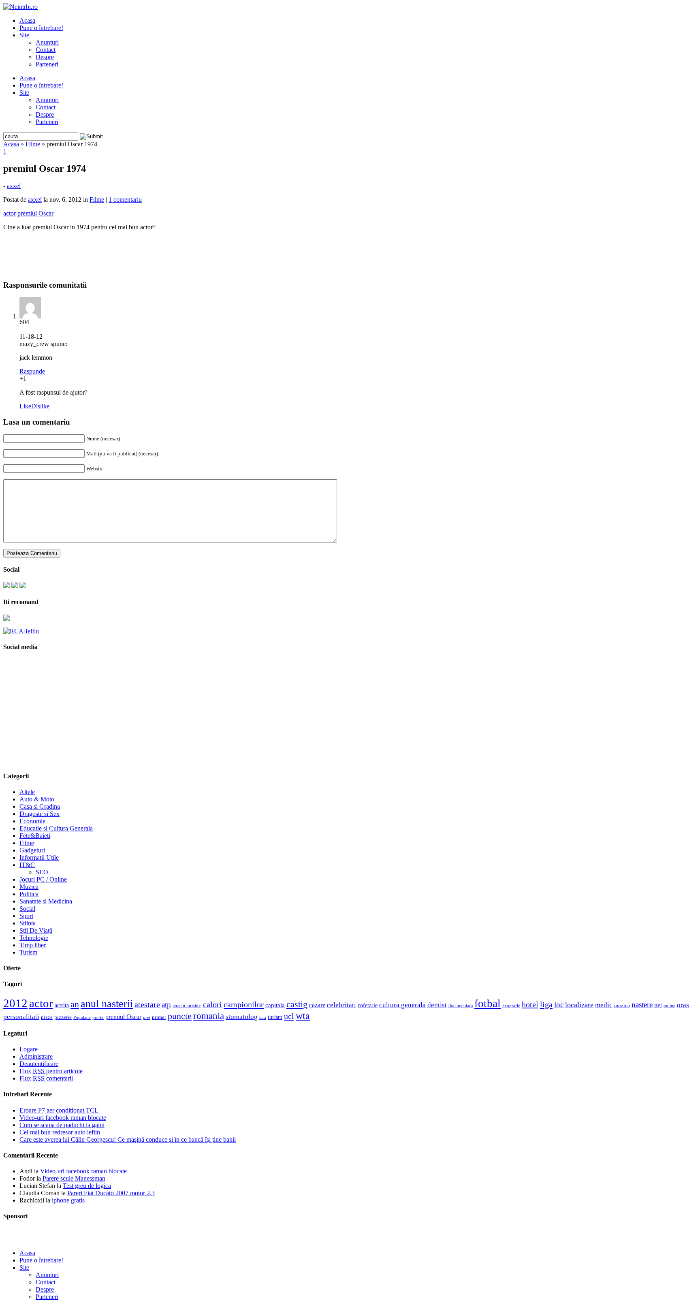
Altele (27, 791)
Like (25, 406)
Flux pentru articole (51, 1071)
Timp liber (32, 945)
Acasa (27, 20)
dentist (437, 1005)
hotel (530, 1004)
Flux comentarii (46, 1078)
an (74, 1004)
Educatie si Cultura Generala (56, 828)
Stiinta (27, 923)
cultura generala (402, 1005)
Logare (28, 1049)
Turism (28, 952)
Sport (26, 915)
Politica (28, 894)
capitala (275, 1005)
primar (159, 1017)
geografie (511, 1005)
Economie (32, 821)
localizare (579, 1005)
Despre (45, 56)
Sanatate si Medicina (45, 901)
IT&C (27, 864)
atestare (147, 1004)
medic (603, 1005)
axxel (14, 185)
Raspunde (32, 371)
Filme (33, 144)
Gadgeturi (32, 850)
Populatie (82, 1017)
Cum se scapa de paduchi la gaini (62, 1124)
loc (558, 1004)
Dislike (40, 406)
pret (146, 1017)
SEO (42, 872)
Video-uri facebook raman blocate (62, 1117)
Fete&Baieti (34, 835)
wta (303, 1015)
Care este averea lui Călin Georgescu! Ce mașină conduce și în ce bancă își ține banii (127, 1139)
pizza (47, 1017)
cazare (317, 1005)
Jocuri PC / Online (43, 879)
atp (166, 1004)
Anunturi (47, 42)
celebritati (341, 1005)
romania (208, 1016)
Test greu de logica (87, 1185)
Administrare (36, 1056)
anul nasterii (107, 1004)
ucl (289, 1016)
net (658, 1005)
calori (212, 1004)
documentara (460, 1005)
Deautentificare (38, 1063)
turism (275, 1017)
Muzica (28, 886)
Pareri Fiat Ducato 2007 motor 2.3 (111, 1193)
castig (296, 1004)
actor (41, 1003)
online (669, 1005)
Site (24, 35)
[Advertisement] (350, 249)
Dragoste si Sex (39, 813)
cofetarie (368, 1005)
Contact (45, 49)
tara (262, 1017)
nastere (642, 1004)
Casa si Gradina (39, 806)
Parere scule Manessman (74, 1178)
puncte (180, 1016)
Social (27, 908)
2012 (15, 1003)
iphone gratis (68, 1200)
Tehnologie (33, 937)
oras (683, 1005)
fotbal (487, 1003)
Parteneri (47, 64)
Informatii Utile (39, 857)
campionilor (244, 1004)
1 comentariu (125, 199)
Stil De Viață (35, 930)
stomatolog (242, 1016)
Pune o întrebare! (41, 27)
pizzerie (63, 1017)
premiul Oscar (123, 1016)
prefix (98, 1017)
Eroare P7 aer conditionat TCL (58, 1110)
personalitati (21, 1017)
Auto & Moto (36, 799)
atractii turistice (187, 1005)
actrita (62, 1005)
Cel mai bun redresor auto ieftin (59, 1132)
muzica (622, 1005)
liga (546, 1004)
